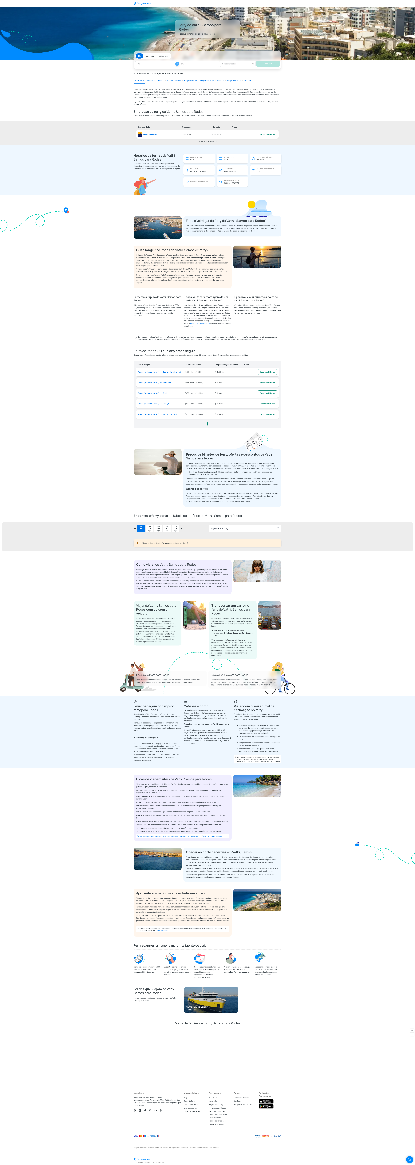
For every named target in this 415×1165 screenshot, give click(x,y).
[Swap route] (177, 64)
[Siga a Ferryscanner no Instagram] (140, 1110)
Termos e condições (217, 1111)
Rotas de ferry (145, 73)
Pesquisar (268, 64)
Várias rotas (163, 56)
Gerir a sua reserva (241, 1097)
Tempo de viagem (174, 80)
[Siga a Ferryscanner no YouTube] (155, 1110)
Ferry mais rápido (190, 80)
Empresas (151, 80)
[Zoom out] (412, 1034)
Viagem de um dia (207, 80)
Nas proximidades (234, 80)
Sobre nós (213, 1097)
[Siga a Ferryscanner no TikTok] (145, 1110)
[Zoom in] (412, 1030)
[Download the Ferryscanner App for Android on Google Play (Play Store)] (266, 1106)
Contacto (238, 1101)
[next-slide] (181, 528)
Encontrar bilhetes (267, 134)
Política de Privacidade (217, 1121)
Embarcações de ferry (192, 1111)
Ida (139, 56)
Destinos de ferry (191, 1104)
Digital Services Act (216, 1124)
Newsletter (213, 1101)
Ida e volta (150, 56)
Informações (139, 80)
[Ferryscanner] (142, 3)
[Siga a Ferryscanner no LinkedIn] (150, 1110)
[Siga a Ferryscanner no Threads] (161, 1110)
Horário (161, 80)
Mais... (246, 80)
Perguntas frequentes (243, 1104)
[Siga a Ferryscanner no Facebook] (135, 1110)
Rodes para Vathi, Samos (200, 323)
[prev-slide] (135, 528)
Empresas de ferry (191, 1108)
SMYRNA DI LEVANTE (197, 1007)
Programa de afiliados (217, 1108)
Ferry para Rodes (162, 930)
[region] (207, 1057)
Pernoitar (220, 80)
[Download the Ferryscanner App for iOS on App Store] (266, 1101)
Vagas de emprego (216, 1104)
